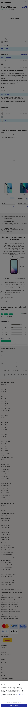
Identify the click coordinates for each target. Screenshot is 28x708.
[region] (14, 694)
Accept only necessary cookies (14, 702)
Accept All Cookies (14, 705)
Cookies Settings (14, 698)
